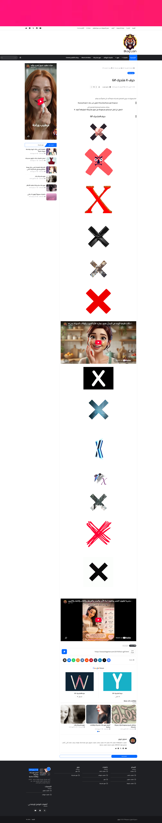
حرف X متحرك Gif (106, 68)
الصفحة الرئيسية (129, 68)
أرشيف (112, 28)
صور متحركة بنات (130, 725)
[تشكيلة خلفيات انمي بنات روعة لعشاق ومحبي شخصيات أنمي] (51, 169)
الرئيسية (133, 28)
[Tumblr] (95, 660)
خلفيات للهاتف (108, 57)
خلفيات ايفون (130, 779)
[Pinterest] (91, 660)
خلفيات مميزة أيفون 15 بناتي (36, 194)
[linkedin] (100, 660)
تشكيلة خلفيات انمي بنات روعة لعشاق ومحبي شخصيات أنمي (35, 168)
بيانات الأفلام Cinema (72, 57)
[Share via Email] (65, 660)
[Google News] (98, 668)
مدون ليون (122, 739)
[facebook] (36, 28)
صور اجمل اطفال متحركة (77, 725)
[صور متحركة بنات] (124, 714)
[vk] (29, 28)
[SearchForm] (2, 57)
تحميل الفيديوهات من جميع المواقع (101, 28)
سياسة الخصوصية (120, 28)
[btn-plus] (96, 87)
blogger (124, 756)
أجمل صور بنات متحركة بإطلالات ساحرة (33, 774)
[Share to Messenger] (69, 660)
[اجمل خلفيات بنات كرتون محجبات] (51, 160)
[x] (33, 28)
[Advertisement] (106, 13)
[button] (135, 718)
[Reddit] (87, 660)
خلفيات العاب (130, 775)
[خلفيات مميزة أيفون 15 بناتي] (51, 196)
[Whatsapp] (73, 660)
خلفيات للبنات (102, 771)
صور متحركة (97, 57)
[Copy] (64, 651)
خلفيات (125, 57)
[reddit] (26, 28)
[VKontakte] (82, 660)
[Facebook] (109, 660)
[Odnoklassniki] (78, 660)
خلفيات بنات (51, 145)
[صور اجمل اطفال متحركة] (73, 714)
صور (118, 57)
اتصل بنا (128, 28)
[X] (104, 660)
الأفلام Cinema (80, 28)
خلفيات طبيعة (130, 783)
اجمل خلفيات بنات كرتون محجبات (35, 158)
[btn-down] (91, 87)
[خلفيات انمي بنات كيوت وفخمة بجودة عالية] (51, 151)
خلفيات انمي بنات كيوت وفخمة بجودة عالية (35, 150)
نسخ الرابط (132, 651)
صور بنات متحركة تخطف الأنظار (100, 725)
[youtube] (40, 28)
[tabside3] (30, 145)
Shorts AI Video (86, 57)
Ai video (88, 28)
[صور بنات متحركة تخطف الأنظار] (98, 714)
